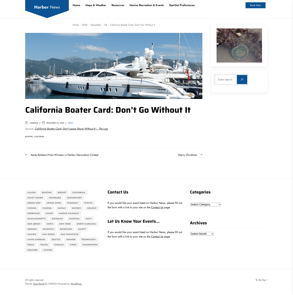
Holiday (91, 208)
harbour (34, 123)
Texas (30, 244)
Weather (32, 250)
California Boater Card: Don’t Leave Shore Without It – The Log (71, 129)
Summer (70, 239)
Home (76, 5)
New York (65, 224)
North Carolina (86, 224)
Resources (118, 5)
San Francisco (69, 234)
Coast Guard (35, 197)
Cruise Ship (34, 203)
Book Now (255, 5)
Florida (47, 208)
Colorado (55, 197)
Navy (89, 218)
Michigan (57, 218)
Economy (72, 203)
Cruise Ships (54, 203)
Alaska (31, 192)
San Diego (48, 234)
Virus (73, 244)
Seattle (56, 239)
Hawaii (62, 208)
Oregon (32, 229)
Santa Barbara (36, 239)
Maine (49, 213)
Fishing (31, 208)
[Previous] (222, 45)
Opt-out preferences (182, 5)
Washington (90, 244)
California (39, 136)
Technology (88, 239)
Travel (44, 244)
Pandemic (48, 229)
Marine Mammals (69, 213)
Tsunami (59, 244)
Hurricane (33, 213)
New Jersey (34, 224)
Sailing (31, 234)
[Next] (255, 45)
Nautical (74, 218)
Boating (29, 136)
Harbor (47, 7)
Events (88, 203)
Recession (66, 229)
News (70, 123)
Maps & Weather (95, 5)
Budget (62, 192)
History (76, 208)
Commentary (74, 197)
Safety (82, 229)
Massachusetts (36, 218)
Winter (48, 250)
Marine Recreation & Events (147, 5)
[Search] (242, 79)
